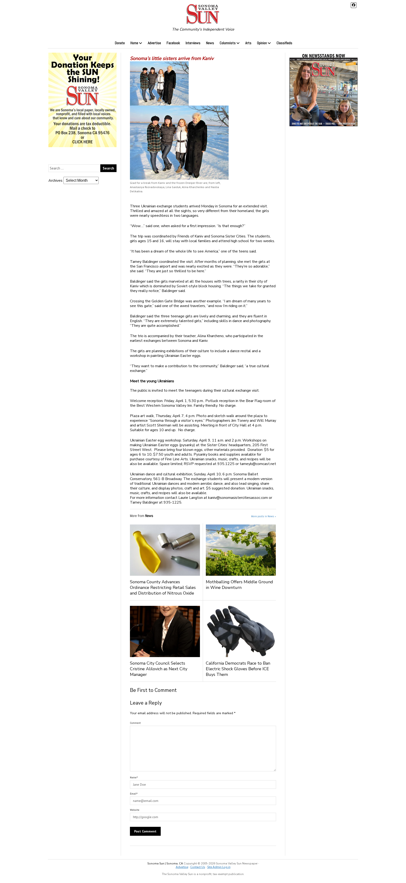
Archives (55, 180)
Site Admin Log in (218, 867)
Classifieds (284, 42)
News (210, 42)
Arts (248, 42)
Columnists (228, 42)
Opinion (262, 42)
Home (134, 42)
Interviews (193, 42)
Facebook (173, 42)
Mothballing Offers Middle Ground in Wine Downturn (239, 584)
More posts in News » (263, 516)
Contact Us (197, 867)
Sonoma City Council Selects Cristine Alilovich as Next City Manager (158, 668)
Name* (134, 777)
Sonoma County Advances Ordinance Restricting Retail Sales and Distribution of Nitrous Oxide (163, 587)
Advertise (154, 42)
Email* (134, 794)
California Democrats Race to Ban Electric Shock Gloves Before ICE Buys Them (238, 668)
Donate (120, 42)
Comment (135, 723)
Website (134, 810)
